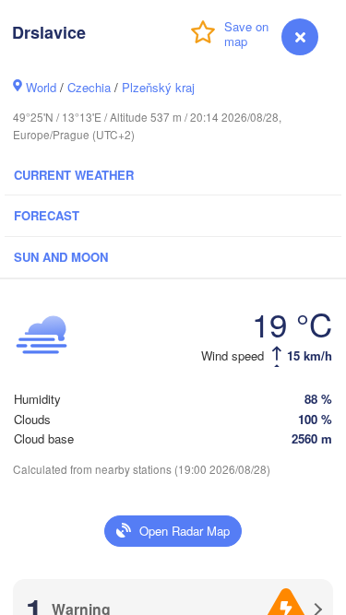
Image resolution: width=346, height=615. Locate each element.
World (41, 87)
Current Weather (74, 174)
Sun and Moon (61, 257)
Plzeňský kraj (158, 87)
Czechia (89, 87)
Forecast (46, 215)
